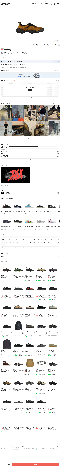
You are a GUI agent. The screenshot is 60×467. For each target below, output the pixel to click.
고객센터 (41, 1)
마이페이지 (47, 1)
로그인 (58, 1)
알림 (54, 1)
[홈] (5, 4)
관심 (51, 1)
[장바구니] (54, 3)
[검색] (50, 3)
